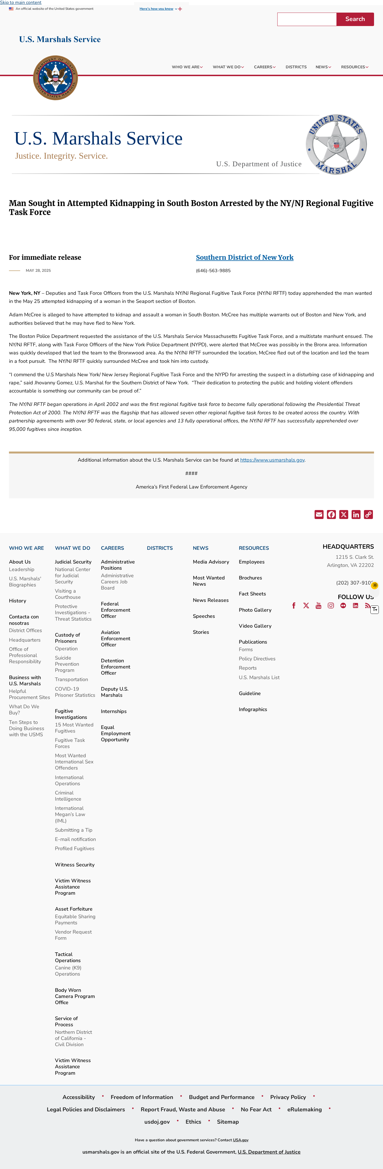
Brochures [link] (250, 577)
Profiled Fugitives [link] (74, 848)
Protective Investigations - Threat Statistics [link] (73, 612)
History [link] (17, 600)
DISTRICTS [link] (160, 548)
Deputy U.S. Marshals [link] (114, 691)
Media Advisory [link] (211, 561)
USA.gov (240, 1140)
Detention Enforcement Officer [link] (115, 666)
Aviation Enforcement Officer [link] (115, 638)
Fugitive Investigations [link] (71, 714)
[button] (318, 515)
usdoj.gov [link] (157, 1122)
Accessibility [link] (79, 1097)
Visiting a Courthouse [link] (68, 593)
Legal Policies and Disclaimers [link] (86, 1109)
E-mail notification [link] (75, 839)
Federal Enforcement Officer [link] (115, 609)
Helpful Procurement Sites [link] (29, 694)
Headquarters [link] (25, 639)
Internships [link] (114, 711)
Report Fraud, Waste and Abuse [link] (183, 1109)
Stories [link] (201, 631)
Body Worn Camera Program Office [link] (75, 996)
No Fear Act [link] (256, 1109)
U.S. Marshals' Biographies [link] (25, 581)
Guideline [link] (250, 693)
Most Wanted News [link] (209, 580)
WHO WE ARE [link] (26, 548)
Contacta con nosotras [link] (24, 619)
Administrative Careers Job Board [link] (117, 581)
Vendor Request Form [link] (73, 934)
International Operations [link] (69, 780)
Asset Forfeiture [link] (74, 908)
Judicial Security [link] (73, 561)
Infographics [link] (253, 709)
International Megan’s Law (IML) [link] (70, 814)
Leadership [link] (21, 569)
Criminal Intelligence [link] (68, 795)
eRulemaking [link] (304, 1109)
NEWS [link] (200, 548)
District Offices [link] (25, 630)
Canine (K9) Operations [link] (68, 970)
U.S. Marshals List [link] (259, 677)
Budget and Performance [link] (222, 1097)
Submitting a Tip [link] (74, 829)
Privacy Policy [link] (288, 1097)
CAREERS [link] (112, 548)
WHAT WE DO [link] (72, 548)
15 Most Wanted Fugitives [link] (74, 727)
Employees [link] (252, 561)
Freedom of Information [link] (142, 1097)
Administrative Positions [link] (118, 564)
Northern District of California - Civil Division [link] (73, 1038)
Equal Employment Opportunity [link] (116, 733)
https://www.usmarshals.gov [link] (272, 459)
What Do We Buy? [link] (24, 709)
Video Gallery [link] (255, 625)
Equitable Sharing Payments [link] (75, 919)
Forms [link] (246, 649)
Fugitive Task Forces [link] (70, 743)
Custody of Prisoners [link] (67, 637)
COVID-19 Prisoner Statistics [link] (75, 691)
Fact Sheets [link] (252, 593)
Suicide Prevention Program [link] (67, 664)
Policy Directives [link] (257, 658)
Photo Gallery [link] (255, 609)
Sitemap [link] (228, 1122)
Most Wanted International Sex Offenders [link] (74, 761)
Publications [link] (253, 641)
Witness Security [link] (74, 864)
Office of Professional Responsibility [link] (25, 655)
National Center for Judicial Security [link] (72, 575)
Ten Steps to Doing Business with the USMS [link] (26, 728)
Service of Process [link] (66, 1021)
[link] (55, 78)
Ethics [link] (193, 1122)
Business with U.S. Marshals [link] (25, 680)
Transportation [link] (71, 679)
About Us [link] (20, 561)
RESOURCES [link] (254, 548)
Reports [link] (248, 667)
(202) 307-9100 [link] (355, 582)
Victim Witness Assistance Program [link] (73, 886)
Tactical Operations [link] (68, 957)
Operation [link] (66, 648)
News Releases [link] (211, 600)
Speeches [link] (204, 615)
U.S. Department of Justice (269, 1151)
